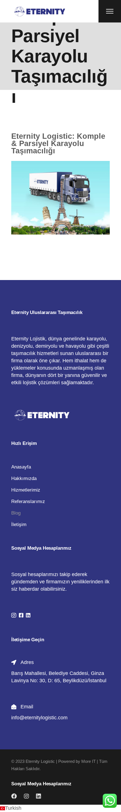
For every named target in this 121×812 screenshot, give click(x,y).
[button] (60, 808)
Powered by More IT (77, 761)
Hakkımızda (24, 478)
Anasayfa (21, 467)
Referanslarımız (28, 501)
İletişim (18, 524)
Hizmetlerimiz (25, 490)
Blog (16, 513)
